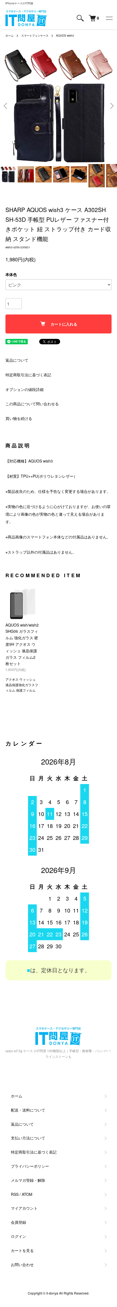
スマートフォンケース (34, 35)
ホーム (9, 35)
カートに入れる (64, 324)
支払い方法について (28, 1138)
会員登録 (18, 1222)
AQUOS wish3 (65, 35)
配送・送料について (28, 1110)
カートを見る (22, 1250)
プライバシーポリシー (30, 1166)
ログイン (18, 1236)
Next (111, 106)
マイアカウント (24, 1208)
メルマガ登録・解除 (28, 1180)
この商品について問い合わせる (32, 403)
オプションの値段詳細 (24, 389)
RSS (15, 1194)
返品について (16, 360)
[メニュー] (109, 18)
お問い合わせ (22, 1264)
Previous (6, 106)
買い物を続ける (18, 418)
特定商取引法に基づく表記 (28, 374)
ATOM (27, 1194)
